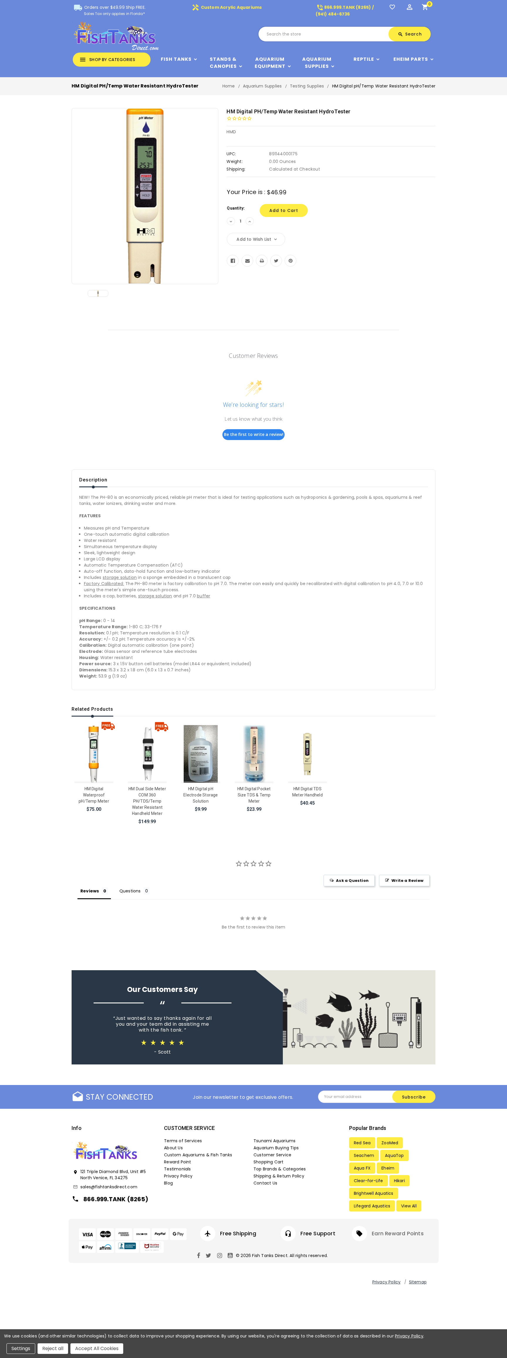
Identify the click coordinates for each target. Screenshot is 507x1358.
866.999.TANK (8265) (115, 1199)
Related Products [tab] (92, 709)
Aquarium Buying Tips (276, 1148)
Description (93, 480)
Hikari (399, 1181)
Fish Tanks (176, 59)
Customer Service (272, 1155)
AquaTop (394, 1155)
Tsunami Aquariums (274, 1141)
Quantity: (236, 208)
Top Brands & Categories (280, 1169)
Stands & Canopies (223, 63)
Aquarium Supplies (317, 63)
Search (410, 34)
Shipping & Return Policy (279, 1176)
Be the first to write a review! (253, 434)
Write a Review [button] (407, 880)
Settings (20, 1348)
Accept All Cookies (97, 1348)
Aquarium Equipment (270, 63)
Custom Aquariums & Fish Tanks (198, 1155)
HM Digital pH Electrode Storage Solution (200, 794)
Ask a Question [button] (352, 880)
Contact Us (265, 1183)
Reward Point (177, 1162)
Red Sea (362, 1143)
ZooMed (389, 1143)
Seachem (364, 1155)
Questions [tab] (130, 891)
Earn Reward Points (398, 1233)
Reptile (364, 59)
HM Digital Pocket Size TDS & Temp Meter (254, 794)
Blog (168, 1183)
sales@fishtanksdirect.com (108, 1187)
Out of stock (254, 816)
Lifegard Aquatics (372, 1206)
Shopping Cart (269, 1162)
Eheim (387, 1168)
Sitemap (418, 1282)
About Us (173, 1148)
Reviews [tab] (89, 891)
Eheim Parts (410, 59)
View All (409, 1206)
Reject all (52, 1348)
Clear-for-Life (368, 1181)
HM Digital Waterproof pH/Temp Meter (94, 794)
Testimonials (177, 1169)
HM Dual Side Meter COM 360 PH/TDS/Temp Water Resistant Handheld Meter (147, 801)
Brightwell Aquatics (373, 1193)
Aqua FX (362, 1168)
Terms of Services (183, 1141)
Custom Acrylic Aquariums (227, 7)
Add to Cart (94, 816)
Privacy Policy (178, 1176)
